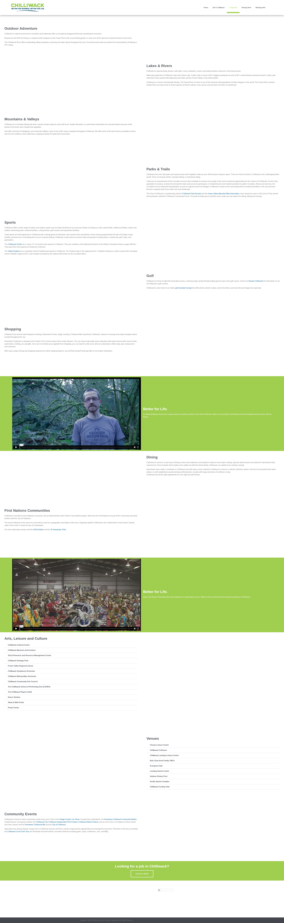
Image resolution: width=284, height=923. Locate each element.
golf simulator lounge (183, 288)
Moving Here (246, 7)
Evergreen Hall (156, 766)
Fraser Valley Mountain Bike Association (223, 194)
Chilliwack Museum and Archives (22, 650)
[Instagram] (199, 920)
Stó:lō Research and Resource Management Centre (29, 655)
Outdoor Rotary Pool (158, 776)
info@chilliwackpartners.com (111, 908)
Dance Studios (14, 697)
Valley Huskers (14, 251)
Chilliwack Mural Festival (88, 822)
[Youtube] (203, 920)
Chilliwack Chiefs (15, 244)
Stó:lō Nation (38, 529)
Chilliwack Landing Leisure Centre (164, 755)
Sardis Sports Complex (159, 781)
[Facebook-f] (194, 920)
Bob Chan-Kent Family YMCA (162, 761)
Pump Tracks (13, 708)
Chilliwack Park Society (191, 194)
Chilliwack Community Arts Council (22, 681)
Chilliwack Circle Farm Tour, (18, 831)
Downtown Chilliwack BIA (35, 825)
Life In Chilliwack (219, 7)
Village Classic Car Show (69, 819)
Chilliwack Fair (42, 822)
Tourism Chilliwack (255, 281)
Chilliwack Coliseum (158, 750)
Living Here (233, 7)
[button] (270, 7)
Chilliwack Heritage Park (18, 661)
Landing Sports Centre (159, 771)
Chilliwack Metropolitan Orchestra (22, 676)
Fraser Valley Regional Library (20, 666)
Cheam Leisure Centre (159, 745)
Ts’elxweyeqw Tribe (58, 529)
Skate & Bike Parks (16, 702)
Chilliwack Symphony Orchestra (21, 671)
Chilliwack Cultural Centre (19, 645)
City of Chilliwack (59, 825)
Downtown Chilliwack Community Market (120, 819)
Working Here (260, 7)
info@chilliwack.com (173, 902)
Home (206, 7)
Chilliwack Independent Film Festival (63, 822)
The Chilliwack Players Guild (20, 692)
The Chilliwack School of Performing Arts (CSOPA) (29, 687)
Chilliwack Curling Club (160, 787)
